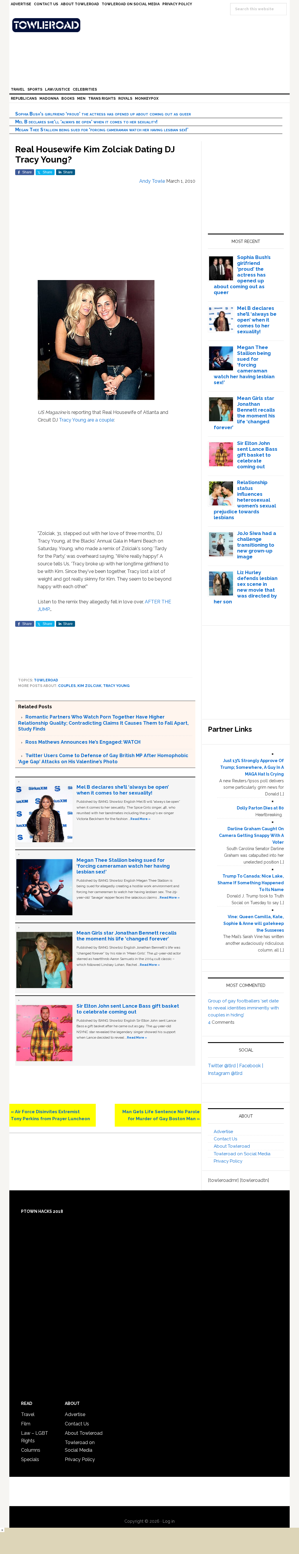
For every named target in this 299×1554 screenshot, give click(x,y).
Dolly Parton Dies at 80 (260, 808)
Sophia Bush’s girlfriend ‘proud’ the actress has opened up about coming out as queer (103, 114)
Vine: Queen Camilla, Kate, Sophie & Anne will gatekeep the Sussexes (253, 923)
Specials (30, 1459)
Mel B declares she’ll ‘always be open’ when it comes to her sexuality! (86, 122)
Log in (169, 1521)
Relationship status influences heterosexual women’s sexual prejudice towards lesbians (245, 499)
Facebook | (251, 1065)
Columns (30, 1450)
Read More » (140, 819)
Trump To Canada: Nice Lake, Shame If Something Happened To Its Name (251, 883)
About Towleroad (232, 1146)
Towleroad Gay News (151, 25)
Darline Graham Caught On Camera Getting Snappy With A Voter (251, 835)
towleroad (46, 680)
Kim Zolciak (89, 686)
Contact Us (225, 1139)
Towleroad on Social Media (242, 1153)
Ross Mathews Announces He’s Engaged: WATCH (82, 742)
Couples (67, 686)
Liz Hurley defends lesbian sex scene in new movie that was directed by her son (246, 587)
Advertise (223, 1131)
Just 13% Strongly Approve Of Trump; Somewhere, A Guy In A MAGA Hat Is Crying (252, 767)
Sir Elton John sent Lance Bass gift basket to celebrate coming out (128, 1009)
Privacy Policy (228, 1161)
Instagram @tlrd (225, 1073)
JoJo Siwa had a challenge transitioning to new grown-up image (256, 545)
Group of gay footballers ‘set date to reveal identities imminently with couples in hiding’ (243, 1008)
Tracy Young (72, 420)
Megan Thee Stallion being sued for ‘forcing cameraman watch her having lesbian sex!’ (101, 129)
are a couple (100, 420)
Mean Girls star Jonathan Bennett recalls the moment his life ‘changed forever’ (127, 936)
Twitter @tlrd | (223, 1065)
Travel (27, 1414)
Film (25, 1424)
